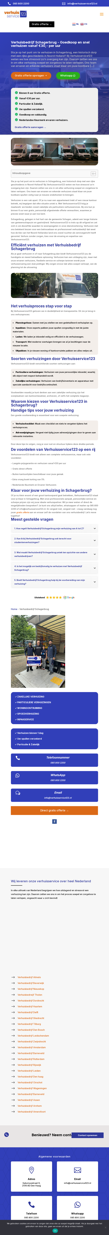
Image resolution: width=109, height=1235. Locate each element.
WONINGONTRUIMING (29, 708)
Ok (55, 1231)
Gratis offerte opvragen (29, 75)
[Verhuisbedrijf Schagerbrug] (38, 687)
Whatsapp (66, 75)
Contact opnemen (87, 1135)
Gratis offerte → (42, 24)
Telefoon (31, 1213)
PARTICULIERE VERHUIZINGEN (34, 702)
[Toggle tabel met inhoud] (92, 173)
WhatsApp (57, 775)
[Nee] (105, 1227)
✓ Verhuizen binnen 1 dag (29, 733)
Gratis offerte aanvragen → (30, 127)
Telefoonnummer (57, 757)
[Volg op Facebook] (54, 821)
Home (14, 609)
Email (58, 792)
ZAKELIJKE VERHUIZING (30, 696)
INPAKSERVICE (25, 719)
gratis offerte (22, 512)
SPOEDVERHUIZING (28, 713)
